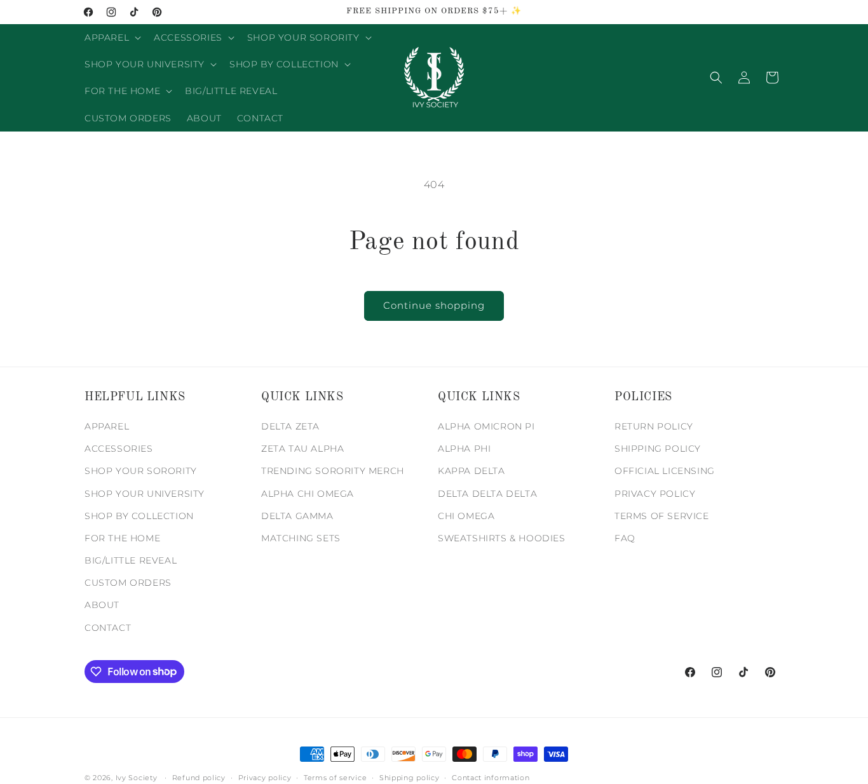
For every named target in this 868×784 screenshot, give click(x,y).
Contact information (490, 777)
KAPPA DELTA (471, 471)
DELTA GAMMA (297, 516)
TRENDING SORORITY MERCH (332, 471)
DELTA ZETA (290, 427)
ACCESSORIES (119, 449)
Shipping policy (409, 777)
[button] (111, 37)
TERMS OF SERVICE (661, 516)
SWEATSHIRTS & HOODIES (502, 538)
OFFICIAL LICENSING (664, 471)
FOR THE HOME (122, 538)
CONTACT (108, 627)
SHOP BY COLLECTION (139, 516)
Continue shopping (434, 305)
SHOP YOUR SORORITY (141, 471)
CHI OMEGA (466, 516)
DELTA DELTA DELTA (487, 493)
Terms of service (335, 777)
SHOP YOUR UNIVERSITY (145, 493)
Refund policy (199, 777)
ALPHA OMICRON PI (486, 427)
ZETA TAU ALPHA (302, 449)
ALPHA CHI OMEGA (307, 493)
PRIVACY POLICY (654, 493)
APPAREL (107, 427)
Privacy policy (265, 777)
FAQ (624, 538)
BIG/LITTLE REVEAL (131, 561)
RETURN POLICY (653, 427)
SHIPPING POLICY (657, 449)
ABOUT (102, 605)
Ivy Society (137, 777)
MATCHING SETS (301, 538)
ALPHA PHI (464, 449)
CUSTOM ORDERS (128, 583)
